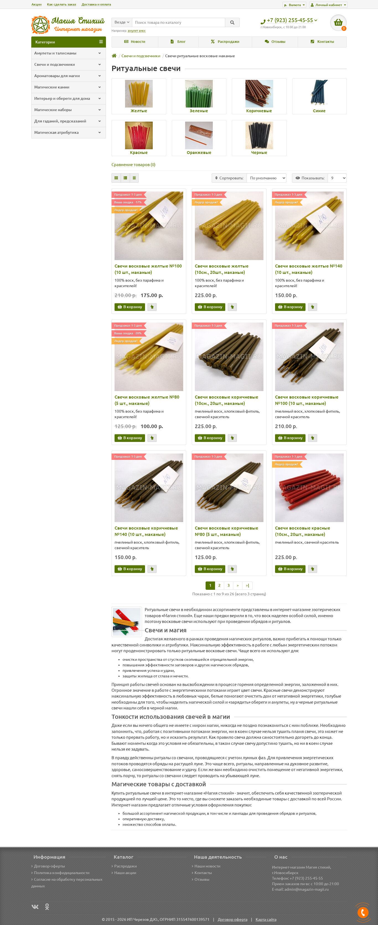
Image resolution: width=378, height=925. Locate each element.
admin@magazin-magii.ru (306, 889)
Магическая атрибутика (56, 132)
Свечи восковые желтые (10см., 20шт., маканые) (221, 269)
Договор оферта (232, 919)
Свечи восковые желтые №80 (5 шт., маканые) (147, 400)
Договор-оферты (49, 866)
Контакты (325, 42)
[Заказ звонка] (363, 912)
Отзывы (278, 42)
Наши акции (125, 873)
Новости (137, 42)
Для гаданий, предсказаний (60, 121)
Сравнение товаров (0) (134, 164)
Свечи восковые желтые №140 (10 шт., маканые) (308, 269)
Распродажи (228, 42)
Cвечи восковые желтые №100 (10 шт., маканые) (148, 269)
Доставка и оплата (96, 4)
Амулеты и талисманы (55, 53)
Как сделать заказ (61, 4)
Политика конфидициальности (61, 873)
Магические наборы (53, 110)
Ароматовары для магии (57, 76)
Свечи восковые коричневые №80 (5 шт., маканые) (226, 531)
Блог (181, 42)
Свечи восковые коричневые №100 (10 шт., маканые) (306, 400)
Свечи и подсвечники (54, 64)
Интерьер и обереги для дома (62, 98)
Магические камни (51, 87)
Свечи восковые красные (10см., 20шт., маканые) (302, 531)
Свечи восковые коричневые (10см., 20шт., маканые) (226, 400)
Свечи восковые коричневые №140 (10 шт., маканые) (146, 531)
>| (247, 585)
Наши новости (207, 866)
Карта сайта (266, 919)
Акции (37, 4)
